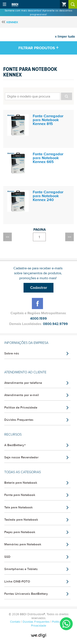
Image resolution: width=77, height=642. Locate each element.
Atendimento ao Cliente (25, 372)
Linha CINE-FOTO (17, 581)
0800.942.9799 (55, 324)
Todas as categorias (22, 472)
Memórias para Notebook (22, 544)
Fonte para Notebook (19, 495)
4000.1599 (38, 318)
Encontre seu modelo (38, 95)
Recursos (13, 434)
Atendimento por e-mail (21, 395)
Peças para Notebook (19, 532)
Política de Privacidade (20, 408)
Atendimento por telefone (23, 383)
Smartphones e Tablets (21, 569)
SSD (7, 557)
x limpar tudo (65, 36)
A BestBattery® (15, 445)
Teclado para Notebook (21, 520)
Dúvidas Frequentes (18, 420)
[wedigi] (38, 635)
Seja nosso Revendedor (21, 457)
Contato (15, 622)
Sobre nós (11, 353)
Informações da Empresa (26, 343)
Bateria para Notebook (20, 483)
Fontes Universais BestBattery (26, 594)
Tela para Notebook (18, 507)
